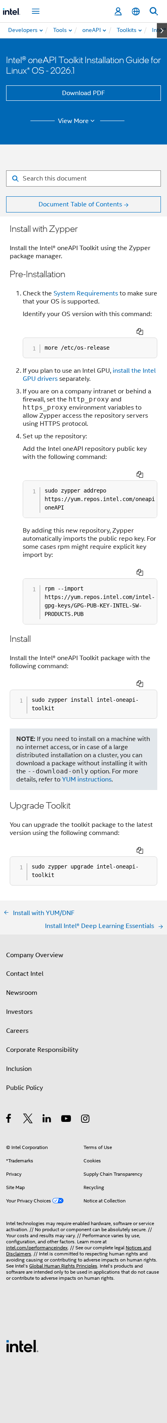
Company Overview (34, 955)
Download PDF (83, 93)
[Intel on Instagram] (85, 1120)
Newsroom (21, 993)
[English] (136, 11)
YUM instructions (86, 779)
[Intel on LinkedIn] (47, 1120)
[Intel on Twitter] (28, 1120)
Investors (19, 1012)
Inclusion (19, 1069)
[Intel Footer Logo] (22, 1346)
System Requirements (86, 293)
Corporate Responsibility (42, 1050)
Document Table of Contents (80, 204)
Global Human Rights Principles (63, 1266)
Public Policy (24, 1088)
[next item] (162, 30)
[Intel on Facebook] (9, 1120)
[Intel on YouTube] (66, 1120)
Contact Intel (24, 974)
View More (73, 121)
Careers (17, 1031)
